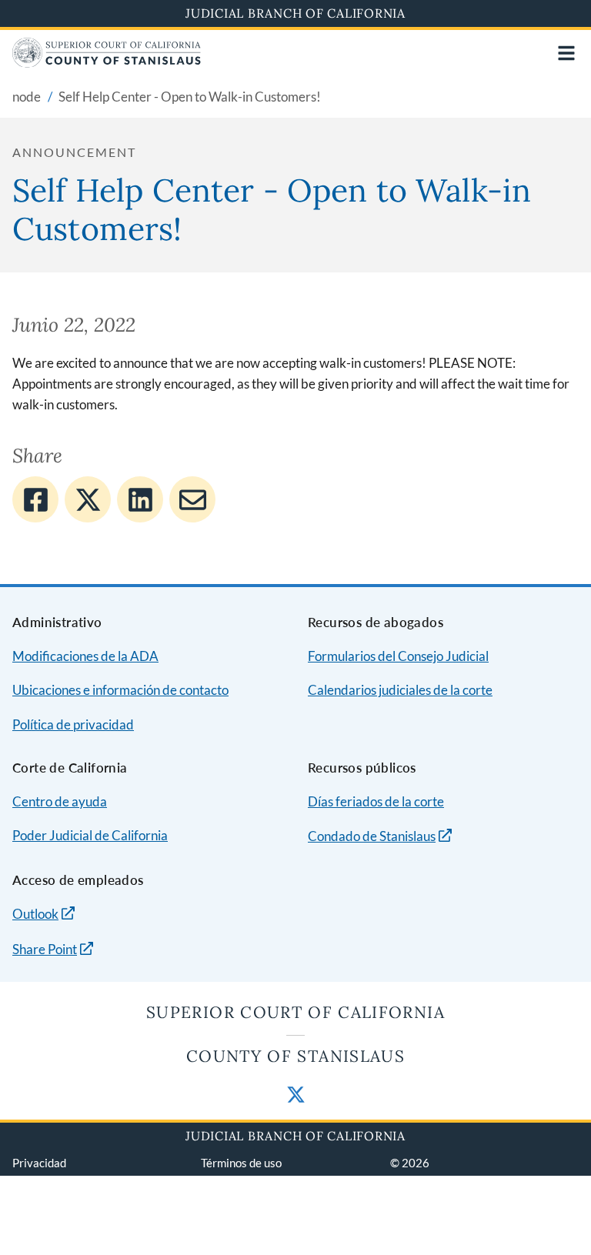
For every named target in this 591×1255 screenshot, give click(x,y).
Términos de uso (241, 1163)
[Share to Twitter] (88, 499)
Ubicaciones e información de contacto (120, 690)
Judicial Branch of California (295, 13)
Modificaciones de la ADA (85, 656)
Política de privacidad (73, 724)
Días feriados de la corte (376, 801)
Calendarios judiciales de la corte (400, 690)
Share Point (44, 949)
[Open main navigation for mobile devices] (566, 53)
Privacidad (39, 1163)
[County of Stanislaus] (106, 62)
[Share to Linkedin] (140, 499)
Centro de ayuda (59, 801)
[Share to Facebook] (35, 499)
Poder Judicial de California (90, 835)
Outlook (35, 914)
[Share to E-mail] (192, 499)
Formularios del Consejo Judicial (398, 656)
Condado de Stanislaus (372, 836)
